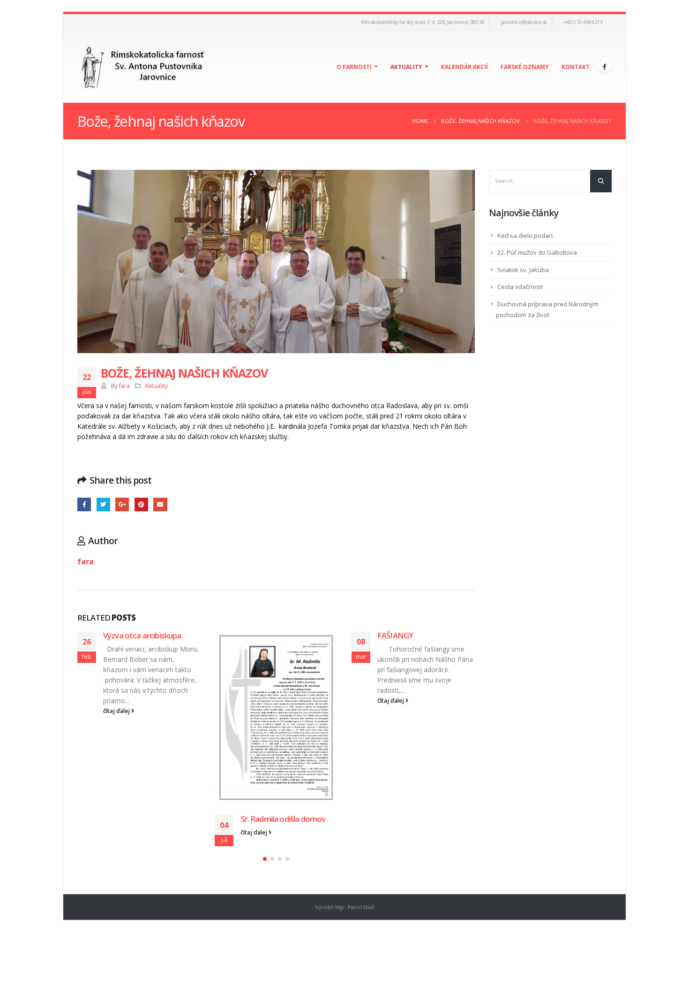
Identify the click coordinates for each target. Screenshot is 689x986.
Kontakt (576, 67)
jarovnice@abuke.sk (524, 21)
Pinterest (141, 504)
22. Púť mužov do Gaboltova (537, 252)
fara (124, 386)
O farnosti (354, 67)
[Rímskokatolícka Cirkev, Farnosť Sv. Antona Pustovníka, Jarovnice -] (143, 66)
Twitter (103, 504)
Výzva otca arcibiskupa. (143, 635)
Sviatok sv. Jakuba (523, 269)
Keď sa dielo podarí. (525, 235)
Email (160, 504)
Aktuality (406, 67)
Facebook (84, 504)
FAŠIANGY (395, 635)
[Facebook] (604, 66)
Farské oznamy (525, 67)
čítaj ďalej (117, 711)
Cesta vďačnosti (520, 286)
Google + (122, 504)
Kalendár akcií (464, 67)
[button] (265, 859)
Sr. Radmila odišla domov (283, 818)
